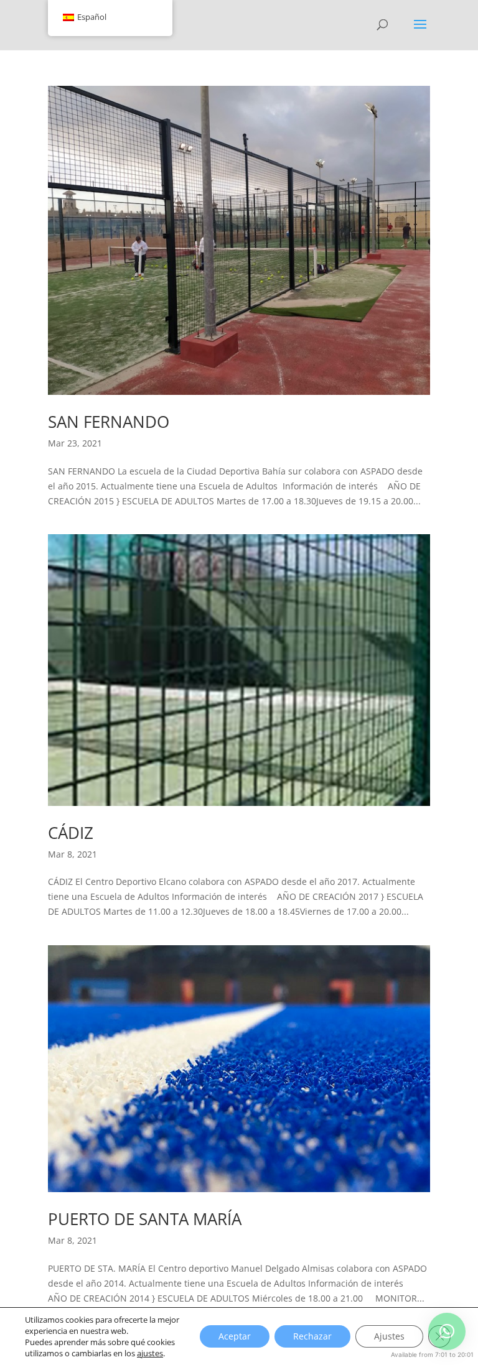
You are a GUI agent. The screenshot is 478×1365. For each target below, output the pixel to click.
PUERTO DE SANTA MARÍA (144, 1219)
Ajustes (389, 1336)
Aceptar (234, 1336)
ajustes (150, 1353)
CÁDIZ (70, 832)
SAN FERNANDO (108, 421)
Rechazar (312, 1336)
